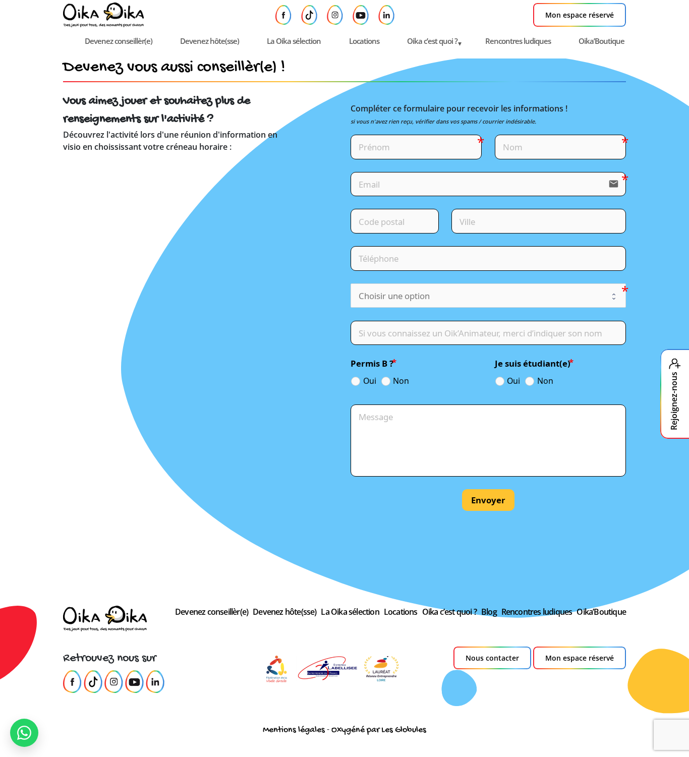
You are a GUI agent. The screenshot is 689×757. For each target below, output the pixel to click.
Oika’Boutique (601, 41)
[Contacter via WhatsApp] (24, 733)
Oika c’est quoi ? (432, 41)
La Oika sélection (294, 41)
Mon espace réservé (579, 15)
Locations (364, 41)
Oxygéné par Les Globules (378, 730)
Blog (489, 611)
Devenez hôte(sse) (209, 41)
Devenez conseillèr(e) (118, 41)
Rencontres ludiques (518, 41)
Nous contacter (492, 658)
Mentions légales (294, 730)
